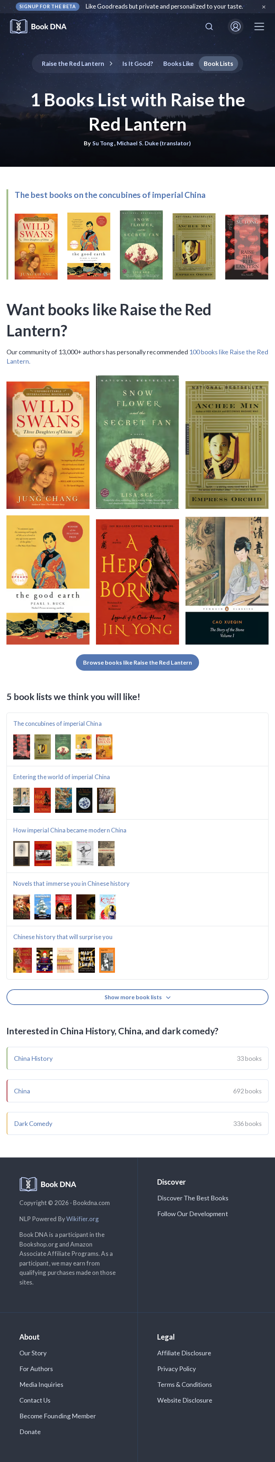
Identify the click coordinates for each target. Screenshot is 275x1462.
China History (33, 1058)
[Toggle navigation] (259, 26)
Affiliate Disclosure (184, 1353)
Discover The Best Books (192, 1198)
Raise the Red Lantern (73, 63)
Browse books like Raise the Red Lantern (137, 662)
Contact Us (35, 1400)
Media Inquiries (41, 1384)
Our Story (33, 1353)
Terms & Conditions (184, 1384)
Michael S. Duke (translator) (154, 143)
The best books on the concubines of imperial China (110, 195)
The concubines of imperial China (57, 723)
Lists (218, 63)
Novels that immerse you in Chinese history (71, 883)
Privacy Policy (176, 1369)
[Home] (43, 27)
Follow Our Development (192, 1214)
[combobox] (209, 26)
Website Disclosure (185, 1400)
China (22, 1091)
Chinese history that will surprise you (62, 937)
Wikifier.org (82, 1219)
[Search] (209, 26)
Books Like (178, 63)
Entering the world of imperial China (61, 777)
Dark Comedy (33, 1123)
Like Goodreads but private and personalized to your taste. (164, 6)
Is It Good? (138, 63)
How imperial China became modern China (69, 830)
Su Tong (102, 143)
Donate (30, 1432)
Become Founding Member (57, 1416)
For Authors (36, 1369)
